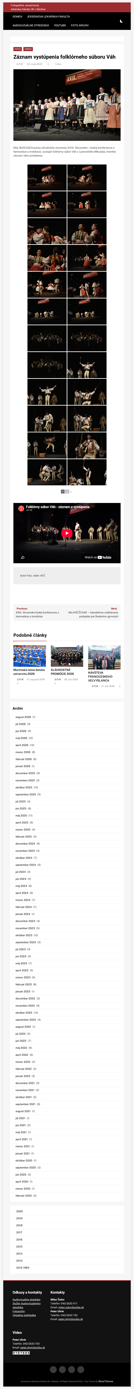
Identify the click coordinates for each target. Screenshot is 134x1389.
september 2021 (25, 1104)
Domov (17, 16)
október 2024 (24, 857)
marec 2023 (23, 977)
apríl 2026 (22, 745)
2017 (19, 1232)
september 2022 (26, 1019)
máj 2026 (21, 738)
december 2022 (25, 998)
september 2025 (26, 794)
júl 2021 (20, 1118)
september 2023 (26, 942)
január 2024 (23, 914)
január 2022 (23, 1076)
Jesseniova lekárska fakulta (48, 16)
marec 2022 (23, 1061)
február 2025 (24, 836)
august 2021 (23, 1111)
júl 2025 (21, 801)
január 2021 (23, 1153)
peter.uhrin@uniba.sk (70, 1319)
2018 (19, 1225)
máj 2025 (21, 815)
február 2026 (24, 759)
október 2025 (24, 787)
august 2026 (23, 717)
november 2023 (25, 928)
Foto (18, 49)
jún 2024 (21, 878)
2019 (19, 1218)
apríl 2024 (22, 893)
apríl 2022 (22, 1054)
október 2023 (24, 935)
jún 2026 (21, 731)
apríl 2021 (22, 1139)
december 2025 (25, 773)
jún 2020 (21, 1174)
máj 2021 (21, 1132)
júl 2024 (21, 871)
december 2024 (25, 843)
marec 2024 (23, 900)
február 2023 (24, 984)
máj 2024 (21, 886)
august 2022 (23, 1026)
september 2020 (26, 1167)
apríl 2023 (22, 970)
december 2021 (25, 1083)
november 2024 (25, 850)
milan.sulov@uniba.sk (71, 1307)
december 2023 (25, 921)
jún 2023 (21, 956)
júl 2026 (21, 724)
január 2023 (23, 991)
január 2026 (23, 766)
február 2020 (24, 1195)
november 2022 (25, 1005)
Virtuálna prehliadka (24, 1315)
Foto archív (80, 25)
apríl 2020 (22, 1181)
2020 (19, 1211)
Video (28, 49)
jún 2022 (21, 1040)
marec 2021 (23, 1146)
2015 (19, 1246)
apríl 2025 (22, 822)
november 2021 (25, 1090)
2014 (19, 1253)
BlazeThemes (106, 1381)
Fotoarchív (19, 1311)
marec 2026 (23, 752)
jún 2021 (21, 1125)
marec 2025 (23, 829)
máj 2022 (21, 1047)
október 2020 (24, 1160)
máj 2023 (21, 963)
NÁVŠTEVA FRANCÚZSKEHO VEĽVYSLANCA (100, 676)
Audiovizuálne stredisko (31, 25)
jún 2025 (21, 808)
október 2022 (24, 1012)
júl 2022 (21, 1033)
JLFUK (19, 64)
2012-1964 (22, 1267)
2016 (19, 1239)
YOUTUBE (60, 25)
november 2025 (25, 780)
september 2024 (26, 864)
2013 (19, 1260)
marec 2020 (23, 1188)
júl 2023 (21, 949)
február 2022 (24, 1068)
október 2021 (24, 1097)
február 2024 (24, 907)
